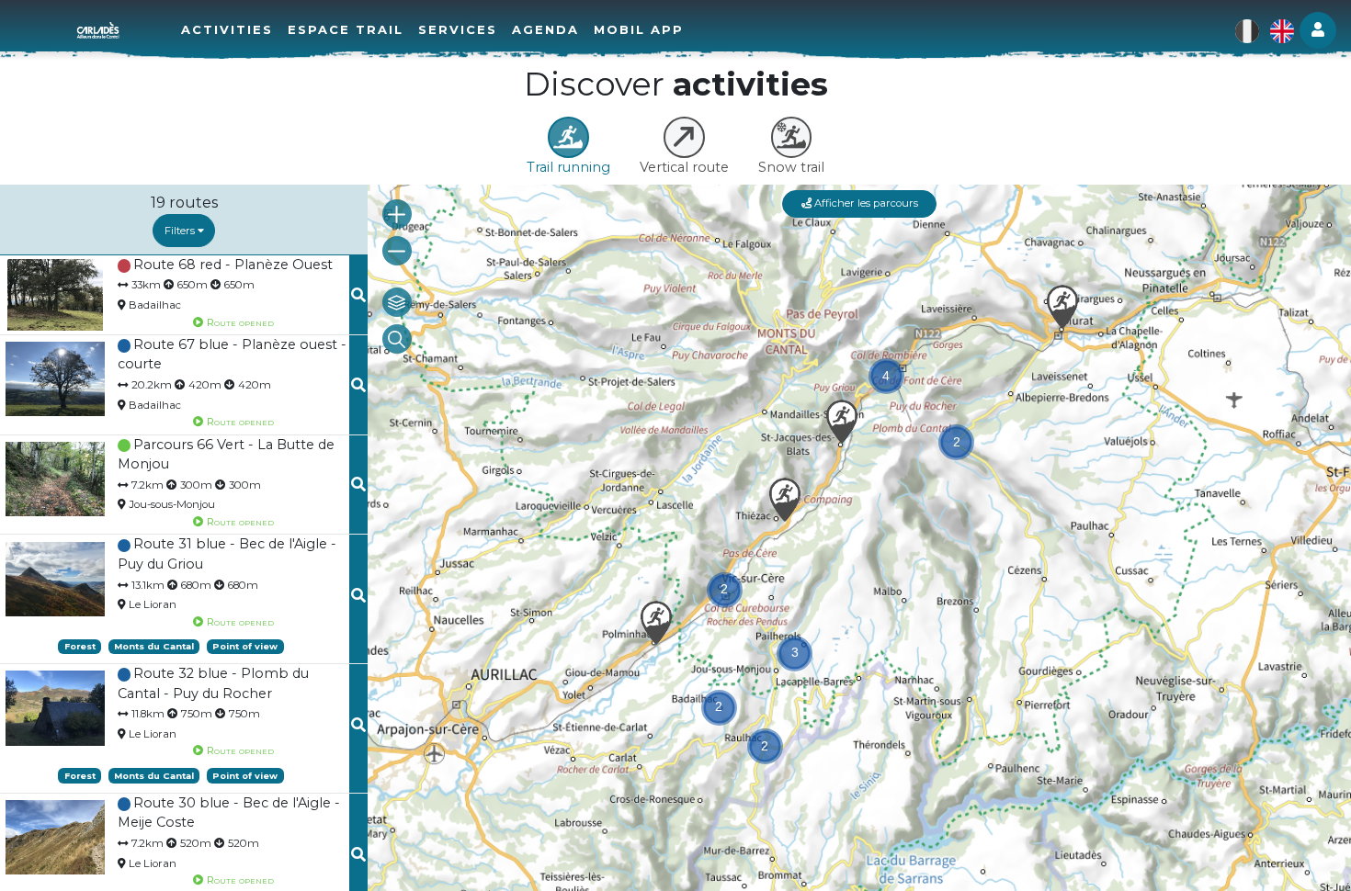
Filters (181, 230)
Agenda (545, 29)
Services (457, 29)
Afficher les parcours (865, 203)
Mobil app (639, 29)
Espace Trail (345, 29)
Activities (227, 29)
